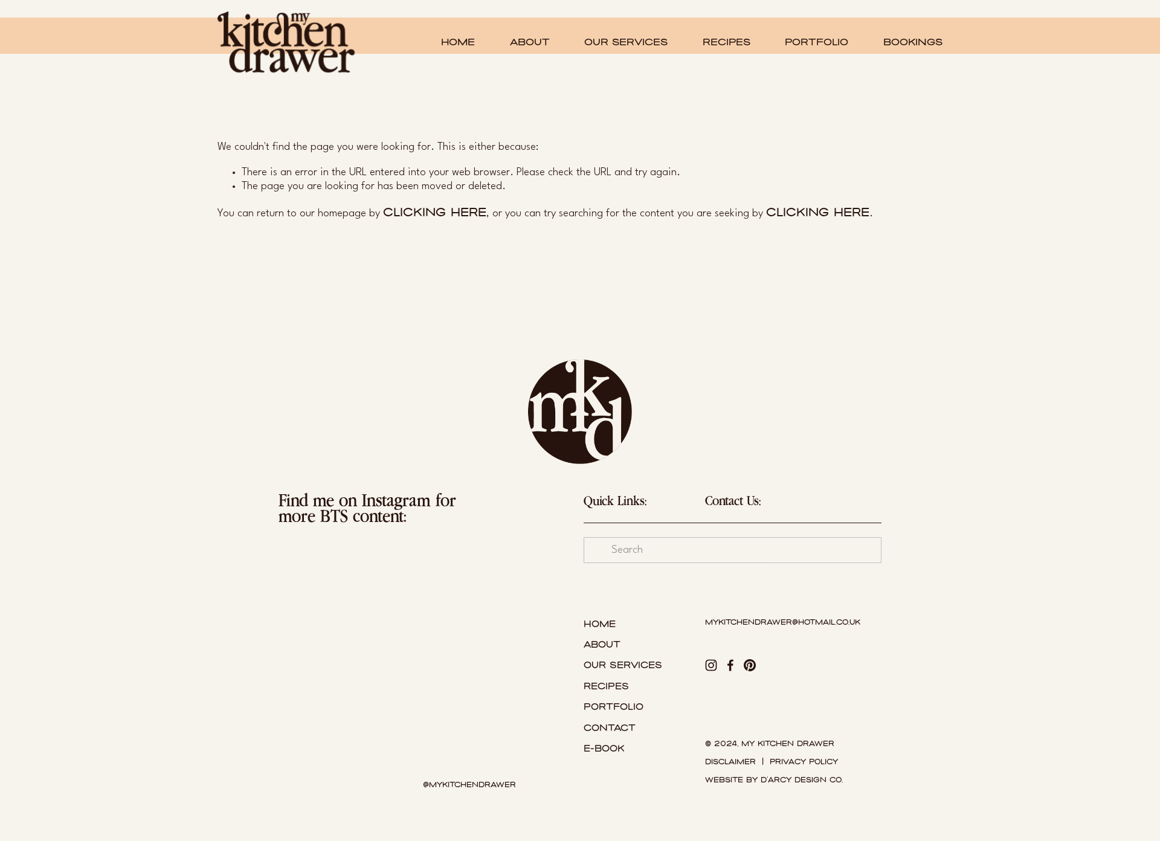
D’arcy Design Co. (802, 780)
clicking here (434, 212)
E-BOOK (604, 748)
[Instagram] (711, 665)
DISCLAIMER (730, 762)
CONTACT (610, 728)
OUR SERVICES (626, 42)
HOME (458, 42)
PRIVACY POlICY (804, 762)
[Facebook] (730, 665)
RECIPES (726, 42)
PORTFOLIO (816, 42)
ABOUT (530, 42)
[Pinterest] (750, 665)
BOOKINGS (912, 42)
